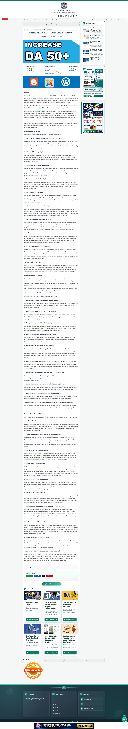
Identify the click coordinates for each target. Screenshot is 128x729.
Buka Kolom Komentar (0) (52, 584)
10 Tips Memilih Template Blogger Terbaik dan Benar (45, 19)
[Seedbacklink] (33, 670)
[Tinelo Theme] (64, 726)
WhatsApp (30, 575)
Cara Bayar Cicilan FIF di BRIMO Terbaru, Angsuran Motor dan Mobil (95, 43)
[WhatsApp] (71, 16)
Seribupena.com (63, 10)
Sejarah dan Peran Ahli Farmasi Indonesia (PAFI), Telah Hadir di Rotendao (95, 58)
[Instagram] (68, 16)
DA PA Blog (41, 111)
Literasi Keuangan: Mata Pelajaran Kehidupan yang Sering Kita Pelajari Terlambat (95, 29)
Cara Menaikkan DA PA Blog (52, 96)
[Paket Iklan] (93, 83)
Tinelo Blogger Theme (77, 721)
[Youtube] (61, 16)
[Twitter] (66, 16)
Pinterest (49, 575)
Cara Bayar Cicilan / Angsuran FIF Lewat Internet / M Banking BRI (95, 50)
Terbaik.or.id (44, 36)
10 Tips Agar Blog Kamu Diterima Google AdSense (20, 19)
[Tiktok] (63, 16)
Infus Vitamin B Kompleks (94, 35)
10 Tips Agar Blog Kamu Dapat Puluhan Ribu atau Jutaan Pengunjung (72, 19)
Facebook (37, 575)
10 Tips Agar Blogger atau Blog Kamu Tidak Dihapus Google (101, 19)
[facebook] (58, 16)
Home (54, 16)
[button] (25, 90)
